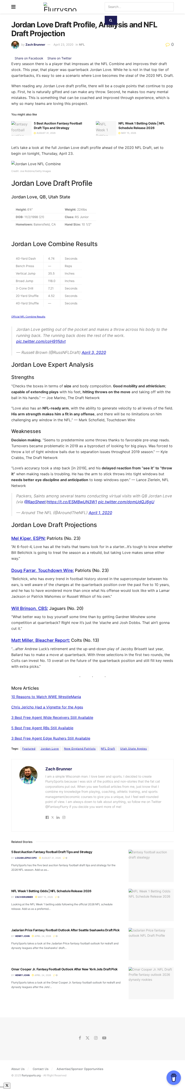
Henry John (22, 936)
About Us (18, 1069)
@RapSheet (35, 501)
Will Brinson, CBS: (29, 608)
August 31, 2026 (46, 133)
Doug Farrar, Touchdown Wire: (42, 570)
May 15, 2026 (128, 133)
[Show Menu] (13, 7)
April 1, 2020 (100, 512)
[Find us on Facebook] (80, 1038)
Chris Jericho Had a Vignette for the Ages (47, 707)
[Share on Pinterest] (73, 58)
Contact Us (41, 1069)
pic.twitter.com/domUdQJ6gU (126, 501)
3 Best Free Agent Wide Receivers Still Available (52, 717)
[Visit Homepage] (60, 6)
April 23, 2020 (63, 44)
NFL (82, 44)
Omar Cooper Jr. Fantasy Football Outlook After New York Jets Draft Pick (64, 969)
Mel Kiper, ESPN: (28, 538)
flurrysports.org (31, 1075)
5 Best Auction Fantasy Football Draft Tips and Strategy (51, 852)
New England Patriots (80, 748)
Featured (28, 748)
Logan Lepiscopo (26, 857)
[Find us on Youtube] (104, 1038)
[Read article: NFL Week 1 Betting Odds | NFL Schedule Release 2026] (106, 128)
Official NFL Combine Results (28, 316)
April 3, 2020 (94, 352)
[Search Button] (111, 20)
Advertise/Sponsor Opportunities (80, 1069)
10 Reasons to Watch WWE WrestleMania (46, 696)
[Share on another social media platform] (77, 58)
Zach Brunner (35, 44)
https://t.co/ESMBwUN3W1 (72, 501)
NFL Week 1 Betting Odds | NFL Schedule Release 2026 (51, 891)
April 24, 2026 (42, 936)
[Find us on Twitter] (88, 1038)
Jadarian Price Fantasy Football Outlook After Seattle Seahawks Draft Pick (65, 930)
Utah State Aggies (133, 748)
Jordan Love (50, 748)
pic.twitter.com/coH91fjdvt (41, 341)
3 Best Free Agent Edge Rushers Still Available (50, 738)
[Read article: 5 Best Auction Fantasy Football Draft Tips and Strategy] (21, 128)
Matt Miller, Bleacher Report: (40, 640)
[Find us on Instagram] (95, 1038)
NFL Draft (108, 748)
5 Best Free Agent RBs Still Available (42, 728)
